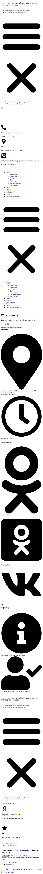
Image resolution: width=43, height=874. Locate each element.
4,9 (3, 834)
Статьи (12, 178)
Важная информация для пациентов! (17, 10)
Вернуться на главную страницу (12, 327)
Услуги (8, 189)
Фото (11, 180)
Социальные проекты (13, 196)
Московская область (8, 147)
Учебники (13, 174)
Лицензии (13, 176)
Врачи (8, 187)
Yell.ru (12, 803)
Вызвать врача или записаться (11, 133)
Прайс (8, 194)
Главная (8, 171)
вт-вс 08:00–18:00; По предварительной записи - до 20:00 (20, 161)
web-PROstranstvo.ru (34, 869)
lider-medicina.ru (25, 850)
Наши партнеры (15, 183)
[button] (21, 57)
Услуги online (10, 191)
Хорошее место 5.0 (11, 815)
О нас (8, 172)
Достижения (14, 185)
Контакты (9, 193)
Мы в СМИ (14, 182)
